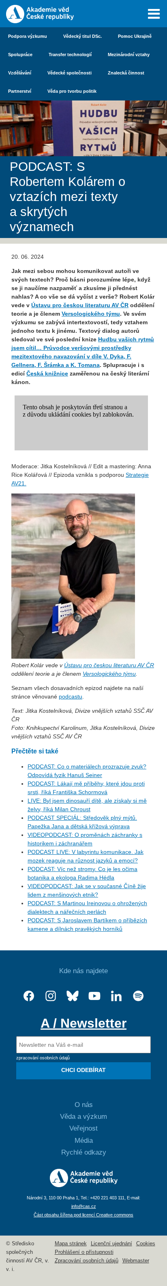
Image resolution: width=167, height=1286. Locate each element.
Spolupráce (20, 54)
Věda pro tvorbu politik (71, 91)
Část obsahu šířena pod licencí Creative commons (83, 1214)
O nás (84, 1105)
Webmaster (135, 1261)
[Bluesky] (72, 996)
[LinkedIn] (116, 996)
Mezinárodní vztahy (129, 54)
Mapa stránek (71, 1244)
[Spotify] (138, 996)
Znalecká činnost (126, 72)
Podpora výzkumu (27, 36)
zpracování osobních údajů (43, 1057)
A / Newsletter (83, 1023)
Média (84, 1140)
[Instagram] (51, 996)
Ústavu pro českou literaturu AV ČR (79, 305)
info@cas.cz (83, 1206)
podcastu (70, 696)
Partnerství (19, 91)
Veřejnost (83, 1128)
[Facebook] (29, 996)
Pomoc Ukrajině (135, 36)
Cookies (145, 1244)
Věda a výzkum (83, 1116)
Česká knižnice (47, 373)
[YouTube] (94, 996)
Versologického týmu (91, 313)
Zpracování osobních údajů (86, 1261)
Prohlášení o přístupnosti (84, 1252)
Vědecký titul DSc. (82, 36)
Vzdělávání (19, 72)
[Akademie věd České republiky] (84, 1185)
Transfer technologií (70, 54)
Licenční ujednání (111, 1244)
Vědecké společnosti (69, 72)
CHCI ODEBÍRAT (83, 1070)
